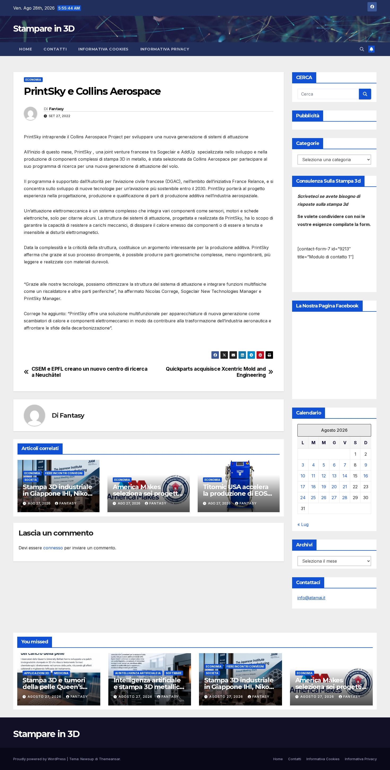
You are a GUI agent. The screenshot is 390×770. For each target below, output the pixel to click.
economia (33, 79)
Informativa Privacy (164, 49)
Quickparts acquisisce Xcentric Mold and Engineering (216, 372)
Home (25, 49)
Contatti (55, 49)
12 (324, 475)
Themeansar (109, 759)
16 (365, 475)
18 (313, 486)
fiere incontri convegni (64, 473)
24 (303, 497)
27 (334, 497)
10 (303, 475)
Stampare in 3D (43, 28)
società (30, 479)
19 (324, 486)
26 (323, 497)
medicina (61, 673)
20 (334, 486)
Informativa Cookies (103, 49)
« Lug (303, 524)
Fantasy (56, 108)
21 (345, 486)
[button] (362, 49)
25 (313, 497)
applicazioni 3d (36, 673)
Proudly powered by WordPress (40, 759)
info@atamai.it (311, 597)
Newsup (87, 759)
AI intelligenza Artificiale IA (138, 673)
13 (334, 475)
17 (303, 486)
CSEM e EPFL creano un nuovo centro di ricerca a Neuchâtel (90, 372)
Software (173, 673)
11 (313, 475)
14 (345, 475)
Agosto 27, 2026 (45, 697)
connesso (53, 547)
